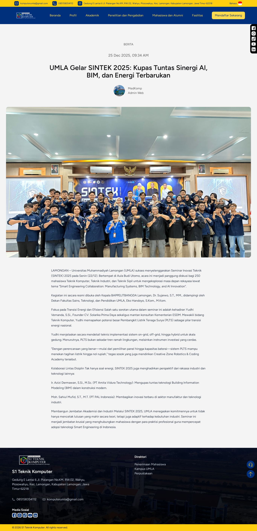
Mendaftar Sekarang (228, 15)
